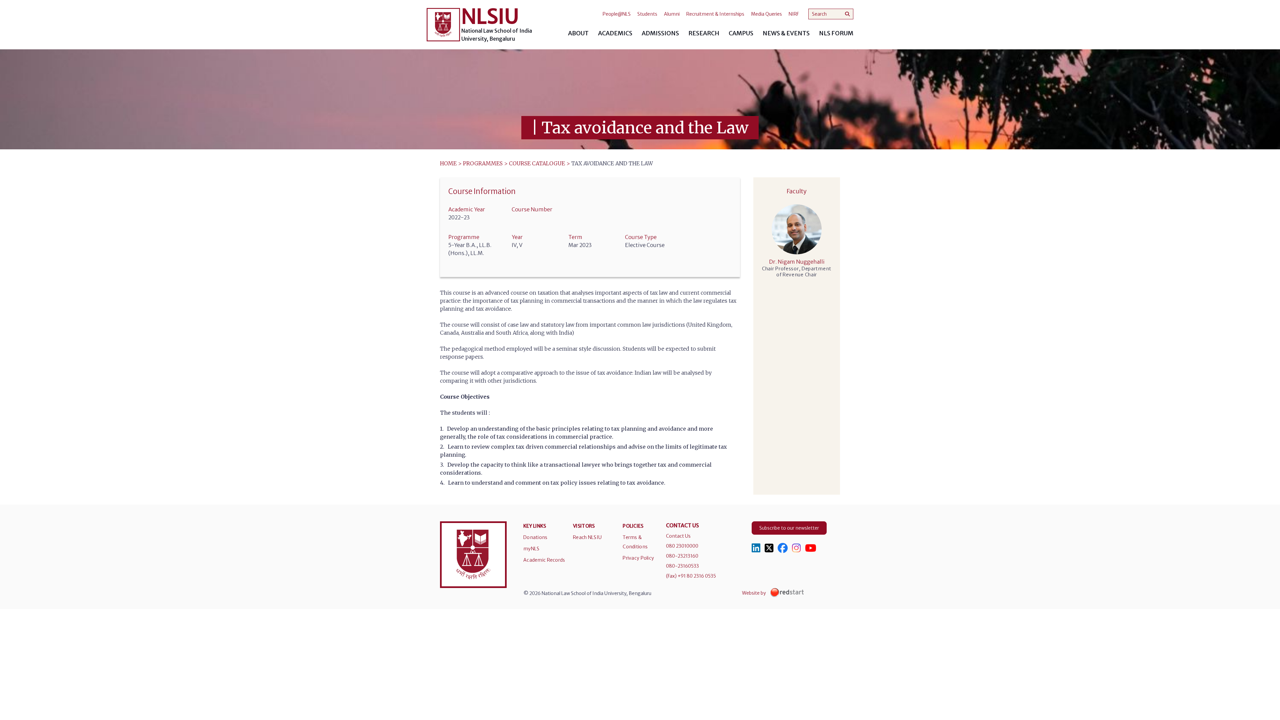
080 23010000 (682, 546)
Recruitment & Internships (715, 14)
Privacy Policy (638, 558)
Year (517, 237)
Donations (535, 537)
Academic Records (544, 560)
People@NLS (617, 14)
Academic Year (466, 209)
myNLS (531, 549)
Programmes (483, 163)
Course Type (641, 237)
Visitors (584, 526)
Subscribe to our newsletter (789, 528)
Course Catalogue (537, 163)
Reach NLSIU (587, 537)
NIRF (794, 14)
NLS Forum (836, 33)
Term (575, 237)
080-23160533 (682, 566)
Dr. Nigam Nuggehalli (797, 261)
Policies (633, 526)
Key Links (534, 526)
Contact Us (678, 536)
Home (448, 163)
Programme (463, 237)
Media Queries (766, 14)
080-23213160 (682, 556)
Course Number (532, 209)
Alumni (672, 14)
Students (647, 14)
